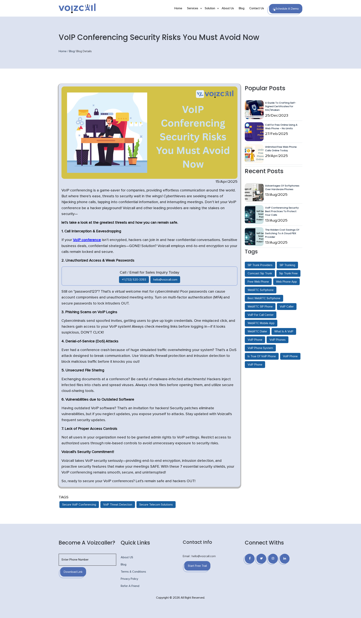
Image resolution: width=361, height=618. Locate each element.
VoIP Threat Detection (117, 504)
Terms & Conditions (133, 571)
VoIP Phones (277, 339)
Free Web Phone (258, 281)
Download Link (73, 571)
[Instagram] (273, 559)
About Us (228, 8)
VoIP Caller (287, 306)
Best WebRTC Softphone (264, 298)
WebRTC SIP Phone (260, 306)
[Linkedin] (285, 559)
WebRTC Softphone (261, 289)
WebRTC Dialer (257, 331)
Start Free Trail (197, 565)
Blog (241, 8)
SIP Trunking (287, 265)
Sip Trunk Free (288, 273)
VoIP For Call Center (261, 314)
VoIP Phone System (260, 348)
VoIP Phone (255, 339)
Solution (210, 8)
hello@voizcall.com (165, 279)
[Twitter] (261, 559)
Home (178, 8)
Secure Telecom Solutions (156, 504)
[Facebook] (250, 559)
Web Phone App (286, 281)
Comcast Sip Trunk (260, 273)
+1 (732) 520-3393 (134, 279)
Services (192, 8)
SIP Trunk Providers (260, 265)
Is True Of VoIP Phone (262, 356)
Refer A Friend (130, 585)
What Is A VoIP (283, 331)
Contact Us (256, 8)
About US (127, 557)
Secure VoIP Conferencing (79, 504)
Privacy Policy (129, 578)
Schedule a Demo (287, 8)
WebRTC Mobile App (261, 323)
